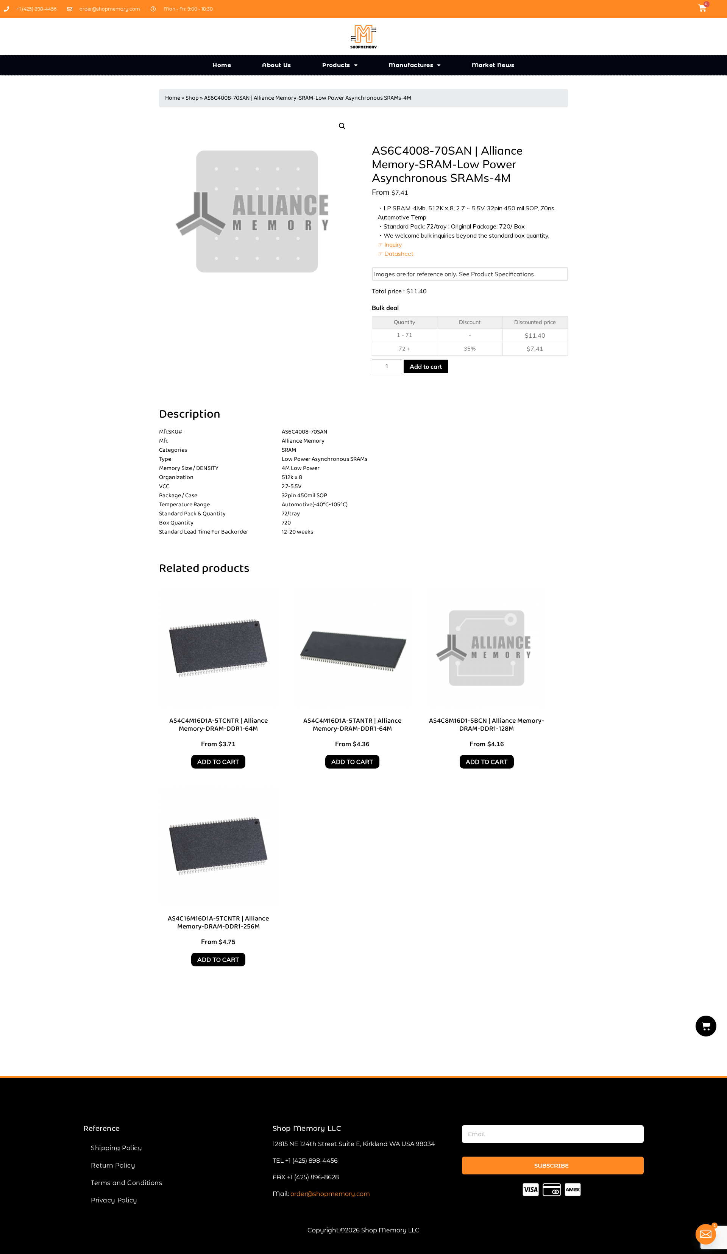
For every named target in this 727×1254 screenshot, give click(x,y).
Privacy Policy (114, 1200)
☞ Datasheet (395, 253)
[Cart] (706, 1026)
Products (336, 65)
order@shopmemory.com (330, 1194)
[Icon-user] (717, 8)
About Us (276, 65)
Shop (192, 98)
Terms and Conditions (126, 1183)
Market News (493, 65)
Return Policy (113, 1165)
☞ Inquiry (390, 244)
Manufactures (410, 65)
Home (221, 65)
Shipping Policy (116, 1148)
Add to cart (426, 366)
